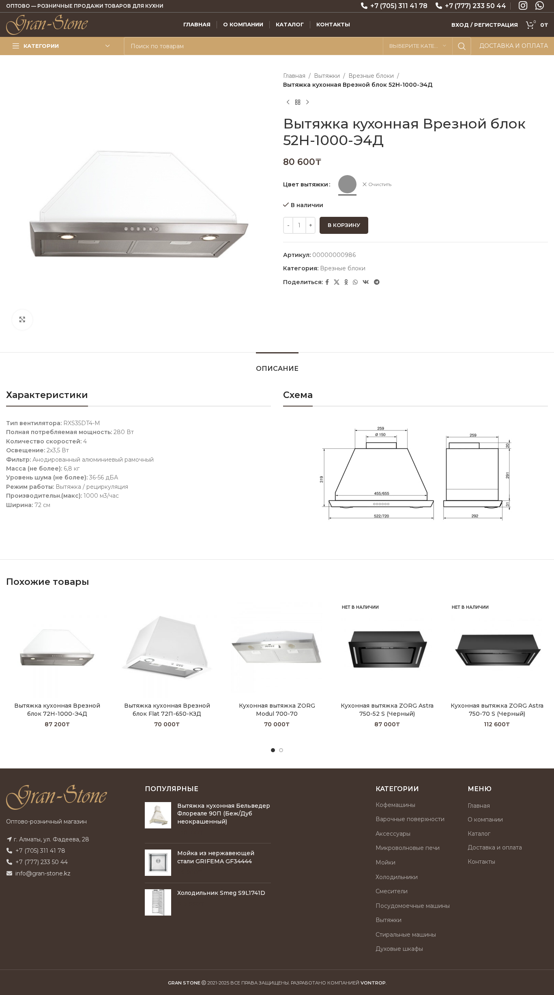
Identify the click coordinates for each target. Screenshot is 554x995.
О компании (485, 819)
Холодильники (397, 877)
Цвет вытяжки (305, 184)
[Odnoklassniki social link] (346, 282)
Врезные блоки (371, 75)
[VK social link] (365, 282)
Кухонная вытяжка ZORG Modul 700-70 (277, 709)
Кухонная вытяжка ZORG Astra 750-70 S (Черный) (497, 709)
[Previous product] (288, 102)
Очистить (379, 184)
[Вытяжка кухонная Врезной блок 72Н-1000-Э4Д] (57, 647)
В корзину (344, 225)
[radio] (347, 184)
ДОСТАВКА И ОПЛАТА (513, 45)
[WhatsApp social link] (355, 282)
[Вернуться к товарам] (298, 102)
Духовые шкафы (399, 948)
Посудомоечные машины (413, 905)
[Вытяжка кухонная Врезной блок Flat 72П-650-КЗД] (167, 647)
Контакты (481, 861)
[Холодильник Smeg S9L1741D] (158, 902)
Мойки (385, 862)
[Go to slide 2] (281, 750)
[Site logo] (47, 24)
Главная (294, 75)
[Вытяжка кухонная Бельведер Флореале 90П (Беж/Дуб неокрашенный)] (158, 819)
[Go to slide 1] (273, 750)
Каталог (479, 833)
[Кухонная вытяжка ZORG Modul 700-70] (277, 647)
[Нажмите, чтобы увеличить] (22, 320)
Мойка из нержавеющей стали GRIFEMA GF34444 (215, 857)
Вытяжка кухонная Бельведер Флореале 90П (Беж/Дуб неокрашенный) (223, 813)
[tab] (277, 364)
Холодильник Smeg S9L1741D (221, 893)
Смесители (392, 891)
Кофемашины (395, 805)
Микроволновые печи (408, 848)
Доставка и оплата (495, 847)
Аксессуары (393, 833)
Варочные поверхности (410, 819)
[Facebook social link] (327, 282)
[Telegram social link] (376, 282)
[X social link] (336, 282)
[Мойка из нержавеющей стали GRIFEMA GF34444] (158, 863)
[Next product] (307, 102)
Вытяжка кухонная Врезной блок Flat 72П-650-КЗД (167, 709)
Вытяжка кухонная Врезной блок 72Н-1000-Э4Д (57, 709)
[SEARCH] (462, 46)
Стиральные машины (406, 934)
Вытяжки (327, 75)
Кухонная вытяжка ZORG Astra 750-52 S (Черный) (387, 709)
